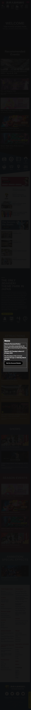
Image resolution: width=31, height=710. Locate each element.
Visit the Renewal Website (13, 363)
